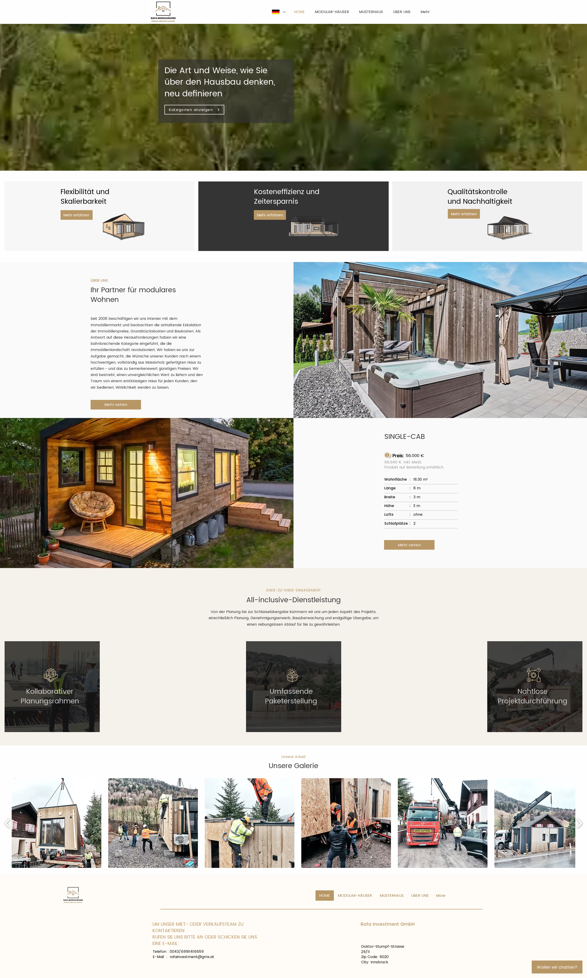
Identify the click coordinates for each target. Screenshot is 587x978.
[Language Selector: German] (279, 12)
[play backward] (8, 823)
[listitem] (52, 686)
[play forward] (579, 823)
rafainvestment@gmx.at (192, 956)
